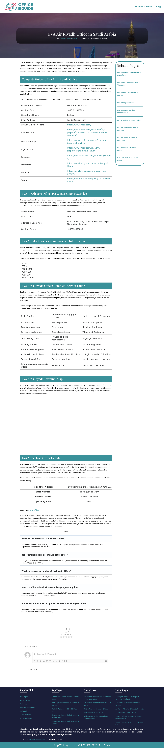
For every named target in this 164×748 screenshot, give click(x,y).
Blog (158, 6)
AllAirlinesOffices (143, 6)
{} (62, 661)
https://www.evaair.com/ (79, 124)
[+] (65, 661)
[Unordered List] (50, 661)
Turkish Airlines (26, 718)
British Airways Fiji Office (93, 712)
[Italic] (37, 661)
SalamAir (23, 711)
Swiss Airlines (25, 715)
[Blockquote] (53, 661)
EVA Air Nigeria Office (126, 102)
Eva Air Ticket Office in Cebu (128, 120)
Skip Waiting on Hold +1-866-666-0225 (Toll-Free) (82, 745)
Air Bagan (24, 696)
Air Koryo (23, 704)
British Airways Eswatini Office (96, 709)
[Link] (59, 661)
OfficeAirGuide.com (37, 740)
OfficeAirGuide (65, 39)
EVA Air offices (33, 510)
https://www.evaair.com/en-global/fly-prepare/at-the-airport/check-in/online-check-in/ (87, 132)
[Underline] (40, 661)
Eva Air (74, 39)
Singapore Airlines (27, 707)
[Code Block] (56, 661)
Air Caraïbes (25, 700)
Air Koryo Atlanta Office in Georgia (129, 709)
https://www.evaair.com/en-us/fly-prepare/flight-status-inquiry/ (84, 149)
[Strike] (44, 661)
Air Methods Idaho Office (125, 712)
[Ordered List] (47, 661)
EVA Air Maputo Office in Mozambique (127, 111)
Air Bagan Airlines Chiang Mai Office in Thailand (127, 697)
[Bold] (34, 661)
